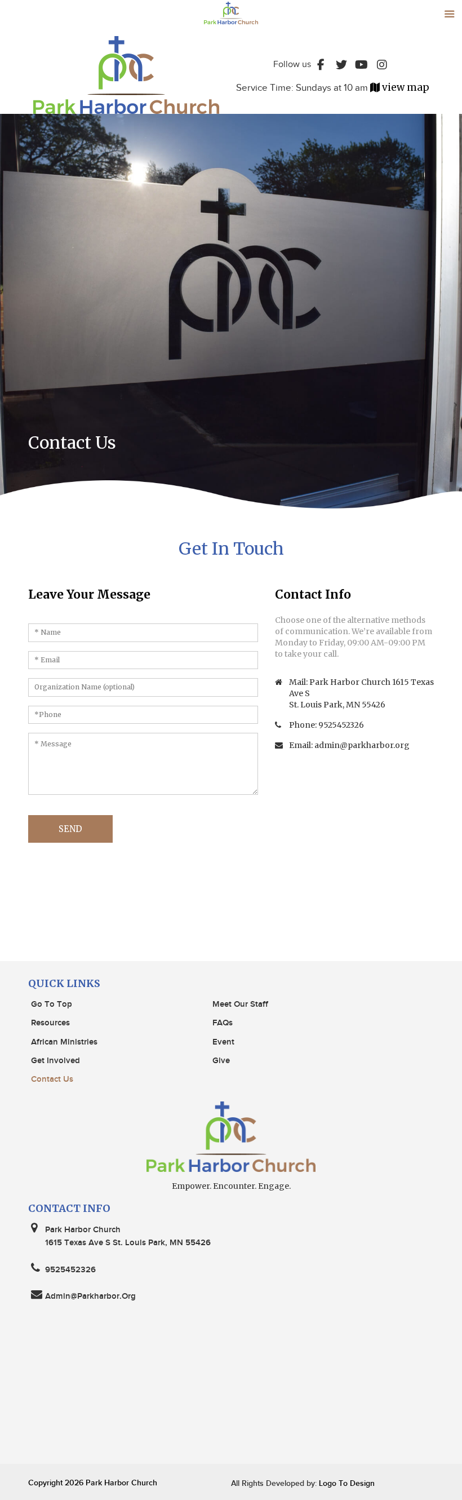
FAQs (222, 1023)
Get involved (55, 1061)
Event (223, 1042)
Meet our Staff (240, 1004)
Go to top (51, 1004)
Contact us (52, 1079)
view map (405, 87)
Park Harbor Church (121, 1483)
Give (221, 1061)
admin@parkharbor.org (362, 745)
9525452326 (341, 725)
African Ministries (64, 1042)
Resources (50, 1023)
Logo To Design (346, 1483)
